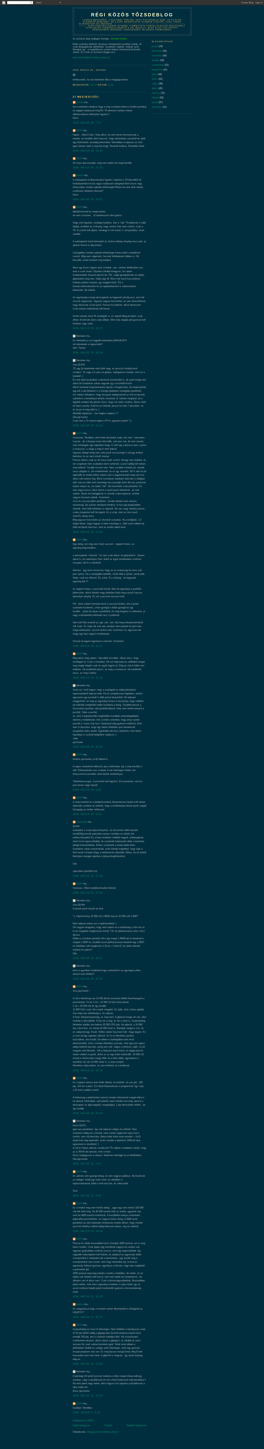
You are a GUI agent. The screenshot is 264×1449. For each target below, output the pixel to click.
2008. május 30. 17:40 (88, 892)
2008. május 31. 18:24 (88, 1231)
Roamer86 (81, 822)
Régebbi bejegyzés (136, 1425)
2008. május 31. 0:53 (87, 1163)
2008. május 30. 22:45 (88, 978)
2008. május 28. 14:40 (88, 150)
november (157, 55)
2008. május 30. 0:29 (87, 814)
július (154, 74)
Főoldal (108, 1425)
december (157, 51)
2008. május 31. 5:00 (87, 1195)
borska (79, 102)
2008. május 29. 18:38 (88, 352)
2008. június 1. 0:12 (86, 1412)
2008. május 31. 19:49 (88, 1363)
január (155, 46)
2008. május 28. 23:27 (88, 328)
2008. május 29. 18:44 (88, 425)
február (155, 97)
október (155, 60)
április (155, 88)
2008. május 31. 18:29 (88, 1296)
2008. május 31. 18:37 (88, 1317)
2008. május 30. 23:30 (88, 1070)
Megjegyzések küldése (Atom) (103, 1432)
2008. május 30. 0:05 (87, 789)
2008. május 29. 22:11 (87, 646)
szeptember (158, 65)
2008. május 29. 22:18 (88, 677)
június (155, 79)
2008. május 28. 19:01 (88, 199)
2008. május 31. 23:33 (88, 1395)
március (156, 93)
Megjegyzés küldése (83, 1420)
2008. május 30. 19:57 (88, 958)
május (155, 83)
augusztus (157, 69)
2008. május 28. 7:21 (87, 122)
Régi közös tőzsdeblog (132, 14)
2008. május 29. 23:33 (88, 747)
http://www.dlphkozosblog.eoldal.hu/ (91, 57)
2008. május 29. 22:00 (88, 532)
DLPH (79, 130)
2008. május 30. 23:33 (88, 1113)
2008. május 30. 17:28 (88, 876)
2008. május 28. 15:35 (88, 167)
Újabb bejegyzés (81, 1425)
